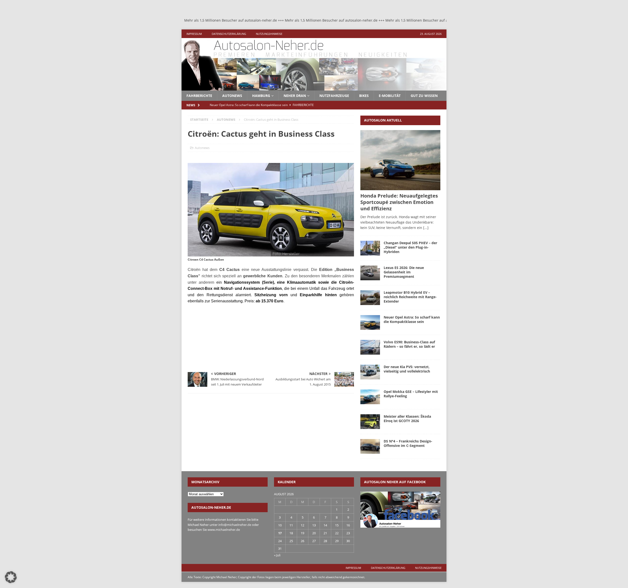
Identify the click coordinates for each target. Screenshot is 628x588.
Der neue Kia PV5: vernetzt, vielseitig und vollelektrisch (407, 369)
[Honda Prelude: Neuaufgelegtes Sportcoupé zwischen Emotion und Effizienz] (400, 160)
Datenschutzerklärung (229, 34)
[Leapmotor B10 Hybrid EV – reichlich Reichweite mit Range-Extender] (370, 297)
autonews (232, 95)
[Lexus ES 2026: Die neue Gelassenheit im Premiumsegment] (370, 273)
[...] (426, 227)
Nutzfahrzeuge (334, 95)
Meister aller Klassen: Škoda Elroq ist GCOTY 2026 (407, 418)
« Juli (277, 555)
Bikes (364, 95)
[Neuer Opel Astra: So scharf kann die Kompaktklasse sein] (370, 322)
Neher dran (295, 95)
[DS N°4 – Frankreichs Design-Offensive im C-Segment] (370, 446)
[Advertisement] (224, 340)
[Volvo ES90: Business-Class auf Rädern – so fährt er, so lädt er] (370, 347)
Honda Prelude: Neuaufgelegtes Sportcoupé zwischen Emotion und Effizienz (399, 202)
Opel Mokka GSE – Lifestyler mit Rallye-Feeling (411, 393)
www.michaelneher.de (224, 529)
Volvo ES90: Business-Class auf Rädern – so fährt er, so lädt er (409, 344)
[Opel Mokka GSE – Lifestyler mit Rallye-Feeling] (370, 396)
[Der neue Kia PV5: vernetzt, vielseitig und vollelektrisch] (370, 372)
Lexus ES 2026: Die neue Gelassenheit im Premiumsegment (404, 272)
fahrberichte (199, 95)
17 (280, 533)
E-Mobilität (390, 95)
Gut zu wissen (424, 95)
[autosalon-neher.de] (314, 87)
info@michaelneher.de (234, 524)
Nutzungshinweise (269, 34)
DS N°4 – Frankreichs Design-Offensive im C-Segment (408, 443)
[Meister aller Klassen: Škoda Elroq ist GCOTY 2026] (370, 421)
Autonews (202, 148)
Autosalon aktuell (383, 120)
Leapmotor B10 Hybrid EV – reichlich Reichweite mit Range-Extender (410, 297)
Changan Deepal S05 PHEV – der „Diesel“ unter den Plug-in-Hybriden (410, 247)
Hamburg (261, 95)
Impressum (194, 34)
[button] (11, 577)
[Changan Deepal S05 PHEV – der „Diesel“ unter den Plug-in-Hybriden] (370, 248)
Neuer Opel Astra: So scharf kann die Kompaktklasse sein (412, 319)
